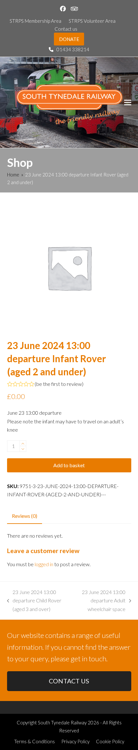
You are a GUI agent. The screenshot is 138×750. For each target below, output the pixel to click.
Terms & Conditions (34, 741)
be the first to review (59, 384)
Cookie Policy (110, 741)
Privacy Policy (75, 741)
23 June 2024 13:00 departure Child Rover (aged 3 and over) (34, 601)
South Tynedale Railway (62, 722)
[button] (127, 102)
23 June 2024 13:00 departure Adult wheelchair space (100, 601)
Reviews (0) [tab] (24, 516)
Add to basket (69, 465)
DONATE (69, 39)
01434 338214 (72, 49)
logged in (44, 564)
